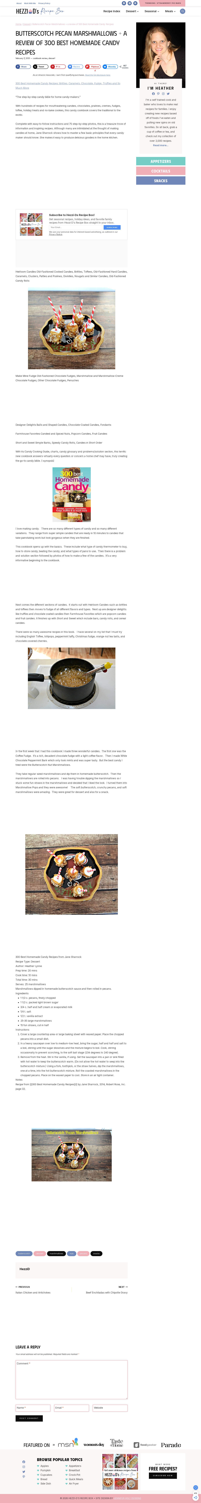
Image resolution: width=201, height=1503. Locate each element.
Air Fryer (74, 1483)
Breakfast (74, 1470)
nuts (72, 1253)
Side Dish (45, 1483)
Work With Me (30, 3)
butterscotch (24, 1253)
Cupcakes (46, 1474)
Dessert (51, 58)
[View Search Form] (182, 11)
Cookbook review (40, 58)
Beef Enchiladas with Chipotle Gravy (107, 1290)
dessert (39, 1253)
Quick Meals (76, 1479)
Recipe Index (111, 11)
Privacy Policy (44, 3)
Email (59, 1407)
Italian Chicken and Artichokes (33, 1290)
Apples (44, 1465)
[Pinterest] (135, 3)
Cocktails (160, 170)
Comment (23, 1363)
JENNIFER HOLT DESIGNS (127, 1498)
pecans (83, 1253)
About (18, 3)
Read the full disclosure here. (97, 75)
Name (21, 1407)
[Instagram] (130, 3)
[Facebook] (124, 3)
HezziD (25, 1269)
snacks (96, 1253)
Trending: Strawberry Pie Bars (163, 3)
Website (98, 1407)
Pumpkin (45, 1470)
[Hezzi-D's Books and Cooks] (40, 11)
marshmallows (56, 1253)
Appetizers (161, 161)
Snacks (161, 180)
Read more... (160, 145)
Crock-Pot (74, 1474)
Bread (43, 1479)
